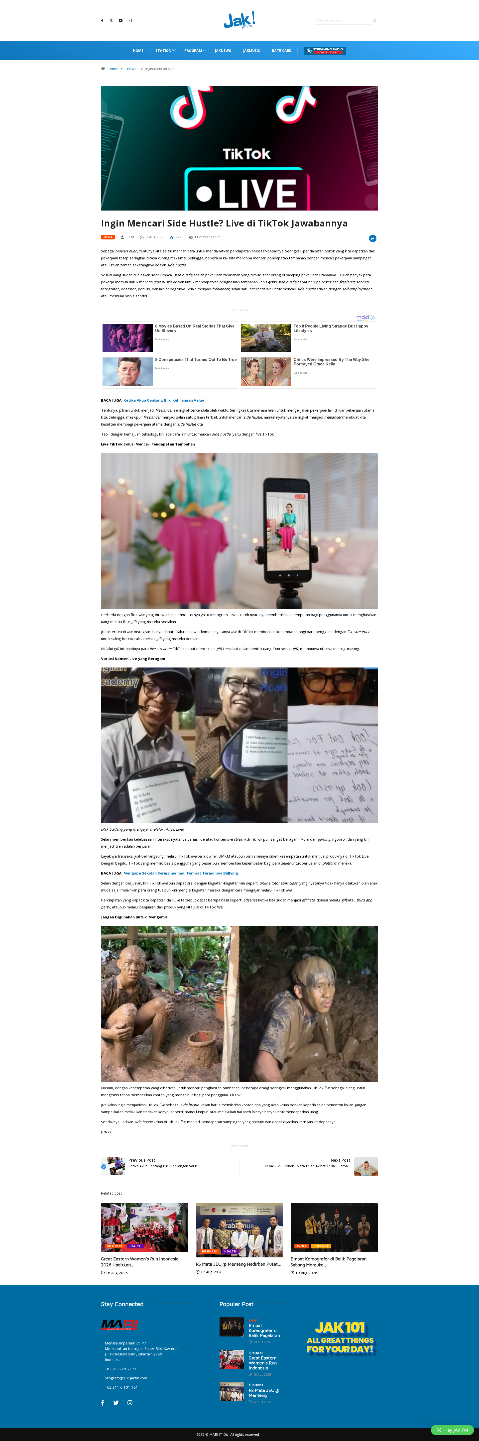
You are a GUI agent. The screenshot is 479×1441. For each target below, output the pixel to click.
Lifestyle (226, 1246)
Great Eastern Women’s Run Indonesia (263, 1362)
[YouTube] (121, 20)
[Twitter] (111, 20)
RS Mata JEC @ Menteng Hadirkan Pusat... (144, 1264)
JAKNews (223, 50)
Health (135, 1251)
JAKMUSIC (251, 50)
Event (207, 1246)
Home (138, 50)
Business (114, 1251)
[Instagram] (130, 20)
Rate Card (282, 50)
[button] (452, 1430)
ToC (131, 236)
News (131, 68)
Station (163, 50)
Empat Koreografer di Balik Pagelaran (264, 1330)
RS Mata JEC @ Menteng (264, 1393)
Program (193, 50)
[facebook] (102, 20)
